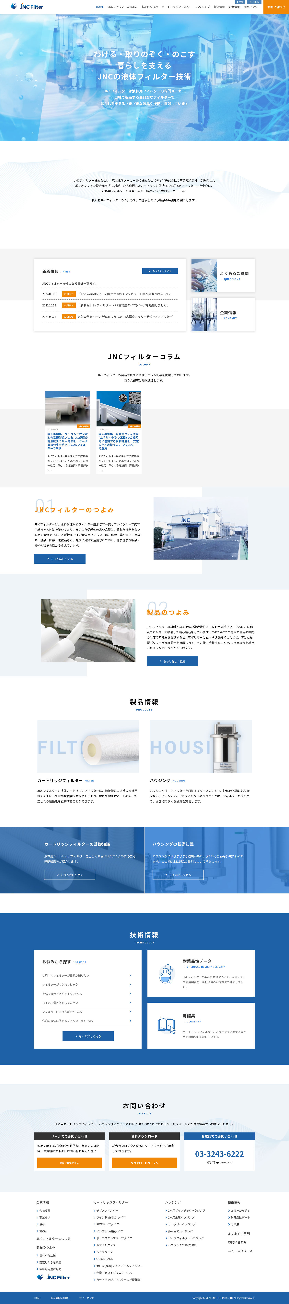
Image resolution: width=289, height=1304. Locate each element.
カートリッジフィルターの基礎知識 (118, 1279)
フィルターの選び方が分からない (63, 1012)
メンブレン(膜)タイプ (109, 1231)
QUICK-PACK (104, 1259)
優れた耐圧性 (47, 1255)
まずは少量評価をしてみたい (60, 1003)
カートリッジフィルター (177, 7)
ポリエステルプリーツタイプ (114, 1238)
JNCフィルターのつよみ (123, 7)
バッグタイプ (104, 1252)
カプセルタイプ (106, 1245)
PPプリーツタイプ (107, 1224)
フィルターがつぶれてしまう (60, 984)
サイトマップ (86, 1297)
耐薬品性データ (240, 1217)
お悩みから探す (240, 1210)
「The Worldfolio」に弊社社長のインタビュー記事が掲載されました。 (118, 294)
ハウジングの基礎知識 (182, 1245)
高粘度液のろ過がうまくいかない (63, 994)
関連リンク (251, 7)
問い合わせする (69, 1163)
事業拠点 (44, 1217)
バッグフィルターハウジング (186, 1238)
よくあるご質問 (234, 275)
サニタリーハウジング (182, 1224)
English (255, 1)
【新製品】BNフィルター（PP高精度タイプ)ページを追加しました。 (116, 305)
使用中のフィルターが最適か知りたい (65, 975)
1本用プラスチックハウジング (186, 1210)
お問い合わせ (276, 7)
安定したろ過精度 (50, 1262)
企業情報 (234, 7)
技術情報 (219, 7)
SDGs (42, 1231)
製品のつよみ (150, 7)
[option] (144, 77)
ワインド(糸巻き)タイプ (111, 1217)
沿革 (42, 1224)
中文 (241, 1)
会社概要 (44, 1210)
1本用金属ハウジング (181, 1217)
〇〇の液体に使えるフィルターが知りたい (68, 1021)
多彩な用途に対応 (50, 1269)
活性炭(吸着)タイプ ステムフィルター (119, 1266)
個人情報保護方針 (60, 1297)
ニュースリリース (240, 1250)
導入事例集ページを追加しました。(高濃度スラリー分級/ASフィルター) (118, 316)
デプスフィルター (107, 1210)
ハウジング (203, 7)
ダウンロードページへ (144, 1163)
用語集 (235, 1224)
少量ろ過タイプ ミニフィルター (115, 1273)
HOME (100, 7)
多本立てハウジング (180, 1231)
